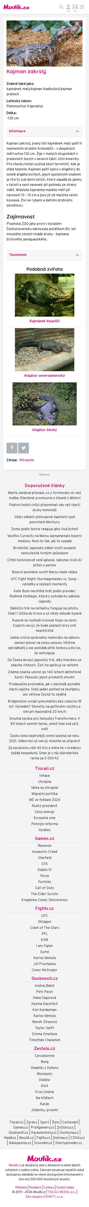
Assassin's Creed (44, 852)
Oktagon (44, 922)
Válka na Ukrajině (44, 788)
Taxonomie (44, 255)
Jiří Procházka (44, 964)
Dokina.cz (60, 1138)
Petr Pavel (44, 992)
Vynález (44, 830)
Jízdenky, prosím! (44, 1110)
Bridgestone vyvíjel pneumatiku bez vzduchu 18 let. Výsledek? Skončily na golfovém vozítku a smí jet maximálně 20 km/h (44, 706)
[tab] (44, 131)
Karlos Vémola (44, 958)
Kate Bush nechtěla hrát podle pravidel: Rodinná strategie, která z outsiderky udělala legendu (44, 596)
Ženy (56, 1122)
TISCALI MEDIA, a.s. (62, 1192)
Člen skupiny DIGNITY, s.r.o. (44, 1197)
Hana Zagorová (44, 998)
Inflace (44, 776)
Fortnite (44, 882)
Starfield (44, 858)
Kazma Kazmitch (44, 1004)
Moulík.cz (26, 1138)
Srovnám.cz (43, 1143)
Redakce (35, 1188)
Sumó (44, 952)
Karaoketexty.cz (44, 1133)
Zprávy (31, 1122)
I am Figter (44, 946)
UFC (44, 916)
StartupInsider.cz (68, 1143)
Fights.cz (44, 909)
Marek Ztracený (44, 1022)
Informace (44, 131)
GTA (44, 864)
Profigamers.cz (42, 1128)
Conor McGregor (44, 970)
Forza (44, 876)
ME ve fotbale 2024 (44, 800)
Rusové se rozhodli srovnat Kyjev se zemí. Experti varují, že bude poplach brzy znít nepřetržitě (44, 625)
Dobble (44, 1080)
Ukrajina (44, 782)
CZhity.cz (78, 1138)
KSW (44, 940)
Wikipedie (26, 460)
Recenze (44, 846)
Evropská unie (45, 818)
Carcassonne (44, 1056)
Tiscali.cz (44, 769)
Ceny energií (44, 812)
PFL (44, 934)
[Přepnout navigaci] (68, 7)
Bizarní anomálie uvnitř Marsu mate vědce (44, 572)
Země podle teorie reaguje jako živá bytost (44, 529)
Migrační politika (44, 794)
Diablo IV (45, 870)
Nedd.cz (10, 1138)
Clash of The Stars (44, 928)
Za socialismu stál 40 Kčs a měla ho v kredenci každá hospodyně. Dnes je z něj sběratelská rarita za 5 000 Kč (44, 753)
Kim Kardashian (44, 1010)
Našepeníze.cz (20, 1143)
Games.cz (44, 839)
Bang (44, 1062)
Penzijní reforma (44, 824)
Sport (44, 1122)
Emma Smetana (44, 1034)
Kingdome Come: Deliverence (44, 900)
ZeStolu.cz (65, 1128)
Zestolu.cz (44, 1049)
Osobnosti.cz (45, 979)
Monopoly (44, 1074)
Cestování (70, 1122)
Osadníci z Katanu (44, 1068)
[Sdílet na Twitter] (23, 448)
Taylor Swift (44, 1028)
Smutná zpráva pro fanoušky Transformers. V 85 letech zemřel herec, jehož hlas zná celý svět (44, 724)
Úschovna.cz (69, 1133)
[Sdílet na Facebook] (12, 448)
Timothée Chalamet (44, 1040)
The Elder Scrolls (44, 894)
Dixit (44, 1086)
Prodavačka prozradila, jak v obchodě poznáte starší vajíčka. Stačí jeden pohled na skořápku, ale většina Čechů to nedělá (44, 689)
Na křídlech (44, 1098)
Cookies (48, 1188)
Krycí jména (44, 1092)
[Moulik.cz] (16, 7)
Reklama (21, 1188)
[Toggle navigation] (82, 7)
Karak (44, 1104)
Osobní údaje (65, 1188)
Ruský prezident (44, 806)
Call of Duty (44, 888)
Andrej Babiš (44, 986)
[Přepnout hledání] (61, 7)
